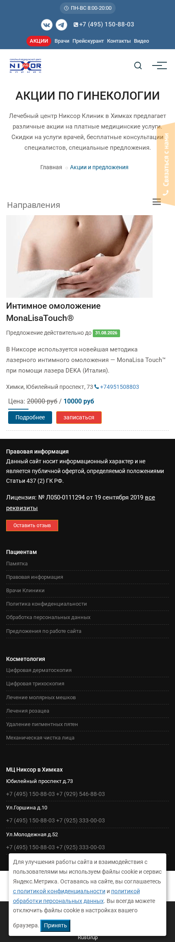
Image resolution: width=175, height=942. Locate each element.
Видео (141, 41)
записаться (78, 417)
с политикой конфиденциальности (59, 891)
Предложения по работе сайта (43, 631)
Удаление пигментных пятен (42, 724)
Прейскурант (88, 41)
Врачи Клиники (25, 590)
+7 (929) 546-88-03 (80, 794)
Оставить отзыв (32, 525)
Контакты (119, 41)
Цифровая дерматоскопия (39, 670)
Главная (51, 167)
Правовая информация (34, 577)
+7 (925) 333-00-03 (80, 820)
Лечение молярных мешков (41, 697)
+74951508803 (119, 387)
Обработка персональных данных (48, 617)
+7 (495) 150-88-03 (106, 24)
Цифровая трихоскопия (35, 683)
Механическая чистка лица (40, 738)
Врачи (62, 41)
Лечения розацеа (27, 711)
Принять (55, 925)
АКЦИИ (39, 41)
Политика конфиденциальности (46, 604)
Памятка (17, 563)
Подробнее (30, 417)
